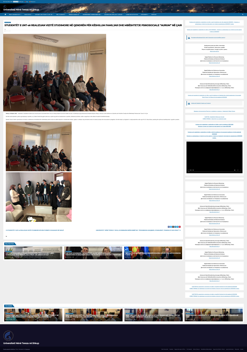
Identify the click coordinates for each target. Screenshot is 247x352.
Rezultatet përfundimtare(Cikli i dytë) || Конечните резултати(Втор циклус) (208, 37)
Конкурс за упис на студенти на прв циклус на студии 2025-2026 (214, 126)
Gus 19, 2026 (190, 319)
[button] (242, 14)
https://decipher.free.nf (214, 89)
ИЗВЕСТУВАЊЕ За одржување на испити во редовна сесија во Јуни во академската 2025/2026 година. (214, 288)
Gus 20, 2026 (70, 319)
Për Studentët (60, 14)
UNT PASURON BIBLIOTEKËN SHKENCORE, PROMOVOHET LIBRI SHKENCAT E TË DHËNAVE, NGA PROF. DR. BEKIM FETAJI (30, 254)
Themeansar (27, 349)
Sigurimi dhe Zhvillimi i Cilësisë (113, 14)
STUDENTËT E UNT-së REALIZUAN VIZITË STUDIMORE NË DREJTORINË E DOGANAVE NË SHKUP (35, 230)
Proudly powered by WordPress (9, 349)
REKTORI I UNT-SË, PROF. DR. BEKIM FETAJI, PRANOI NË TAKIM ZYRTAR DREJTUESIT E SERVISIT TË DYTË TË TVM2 (153, 316)
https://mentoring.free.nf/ (214, 62)
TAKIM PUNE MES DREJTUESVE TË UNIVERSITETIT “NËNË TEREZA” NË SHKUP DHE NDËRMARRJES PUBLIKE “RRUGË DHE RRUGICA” (32, 316)
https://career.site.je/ (214, 51)
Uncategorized (7, 22)
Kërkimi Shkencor (74, 14)
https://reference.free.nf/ (214, 76)
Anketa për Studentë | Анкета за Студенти (201, 103)
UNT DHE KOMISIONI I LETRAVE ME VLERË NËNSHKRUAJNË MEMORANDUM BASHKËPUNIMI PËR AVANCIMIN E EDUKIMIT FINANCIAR (93, 254)
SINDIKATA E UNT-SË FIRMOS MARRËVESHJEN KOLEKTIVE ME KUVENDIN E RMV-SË (153, 254)
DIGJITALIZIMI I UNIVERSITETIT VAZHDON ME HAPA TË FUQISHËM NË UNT (212, 316)
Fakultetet (27, 14)
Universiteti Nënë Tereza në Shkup (21, 9)
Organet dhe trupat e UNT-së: (44, 14)
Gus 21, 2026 (9, 319)
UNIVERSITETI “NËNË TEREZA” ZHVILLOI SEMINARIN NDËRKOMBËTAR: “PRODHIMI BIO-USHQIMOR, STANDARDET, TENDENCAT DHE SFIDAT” (138, 230)
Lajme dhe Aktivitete (132, 14)
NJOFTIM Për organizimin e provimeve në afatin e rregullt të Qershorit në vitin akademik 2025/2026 (214, 286)
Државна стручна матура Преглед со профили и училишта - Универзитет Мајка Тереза (214, 111)
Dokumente (144, 14)
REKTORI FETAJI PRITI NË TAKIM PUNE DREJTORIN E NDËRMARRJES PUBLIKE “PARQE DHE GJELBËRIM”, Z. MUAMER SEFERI (92, 316)
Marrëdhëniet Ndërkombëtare (92, 14)
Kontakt (154, 14)
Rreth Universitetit (15, 14)
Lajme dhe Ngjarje (9, 313)
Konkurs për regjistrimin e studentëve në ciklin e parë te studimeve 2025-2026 (214, 124)
